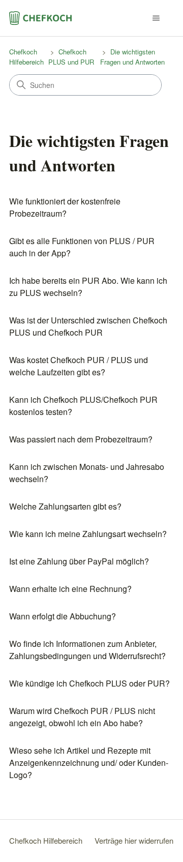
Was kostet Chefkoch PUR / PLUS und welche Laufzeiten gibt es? (78, 366)
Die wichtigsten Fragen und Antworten (132, 57)
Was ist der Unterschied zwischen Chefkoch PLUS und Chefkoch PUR (88, 326)
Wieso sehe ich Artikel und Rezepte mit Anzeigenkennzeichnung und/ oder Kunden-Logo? (88, 763)
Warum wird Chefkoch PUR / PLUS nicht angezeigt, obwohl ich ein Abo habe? (82, 717)
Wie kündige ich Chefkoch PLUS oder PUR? (89, 683)
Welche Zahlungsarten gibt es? (65, 506)
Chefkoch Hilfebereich (26, 57)
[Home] (40, 18)
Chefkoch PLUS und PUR (71, 57)
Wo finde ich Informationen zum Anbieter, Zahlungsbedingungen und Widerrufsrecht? (87, 650)
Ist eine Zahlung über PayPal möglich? (79, 561)
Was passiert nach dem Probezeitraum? (80, 439)
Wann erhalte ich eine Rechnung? (70, 589)
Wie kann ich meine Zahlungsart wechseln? (88, 534)
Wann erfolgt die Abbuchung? (62, 616)
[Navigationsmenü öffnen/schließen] (156, 18)
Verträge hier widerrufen (134, 840)
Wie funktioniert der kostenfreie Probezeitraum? (64, 207)
